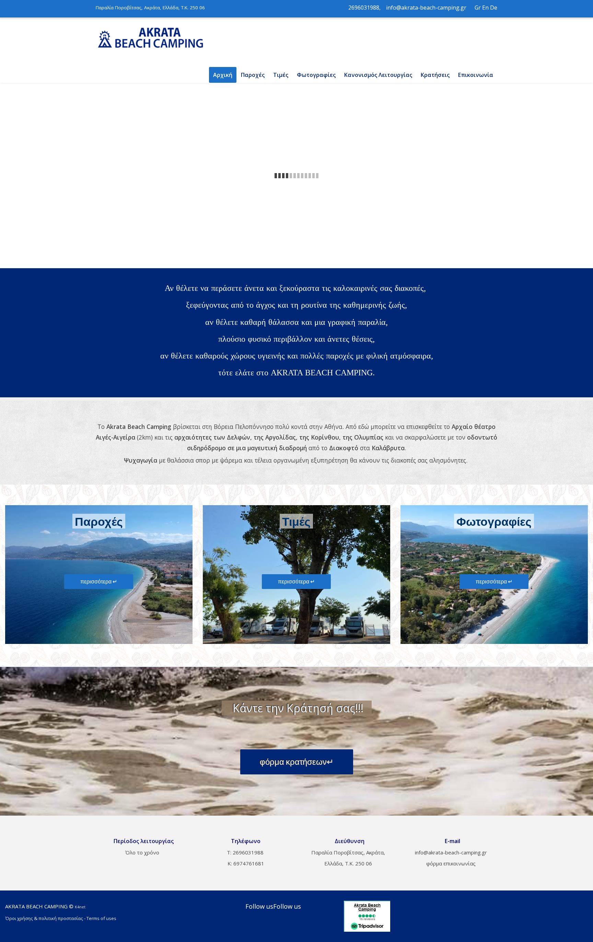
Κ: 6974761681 (245, 863)
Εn (485, 7)
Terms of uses (101, 918)
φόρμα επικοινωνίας (451, 863)
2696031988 (363, 7)
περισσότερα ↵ (98, 581)
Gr (478, 7)
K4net (80, 907)
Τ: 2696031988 (245, 852)
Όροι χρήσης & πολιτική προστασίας (44, 918)
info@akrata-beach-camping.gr (426, 7)
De (493, 7)
